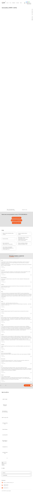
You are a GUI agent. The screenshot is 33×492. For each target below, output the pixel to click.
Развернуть (2, 266)
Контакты (17, 2)
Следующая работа (16, 222)
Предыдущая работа (16, 217)
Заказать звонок (29, 3)
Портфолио (13, 2)
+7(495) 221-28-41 (6, 484)
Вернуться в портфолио (16, 220)
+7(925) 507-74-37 (6, 485)
